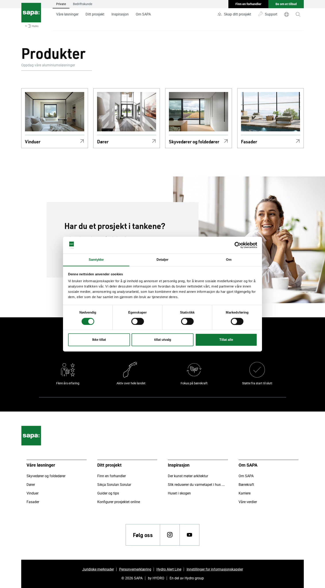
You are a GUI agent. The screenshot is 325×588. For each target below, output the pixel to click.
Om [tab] (228, 260)
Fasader (249, 141)
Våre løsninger (67, 14)
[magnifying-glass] (298, 14)
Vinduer (32, 141)
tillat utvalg (162, 340)
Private (61, 4)
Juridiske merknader (98, 569)
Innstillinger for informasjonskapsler (215, 569)
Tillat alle (226, 340)
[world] (286, 14)
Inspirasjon (120, 14)
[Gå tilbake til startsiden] (31, 15)
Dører (103, 141)
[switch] (137, 321)
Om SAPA (143, 14)
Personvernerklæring (135, 569)
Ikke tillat (99, 340)
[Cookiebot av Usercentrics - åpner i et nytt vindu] (237, 245)
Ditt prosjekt (95, 14)
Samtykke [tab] (96, 260)
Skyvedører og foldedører (194, 141)
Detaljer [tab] (163, 260)
